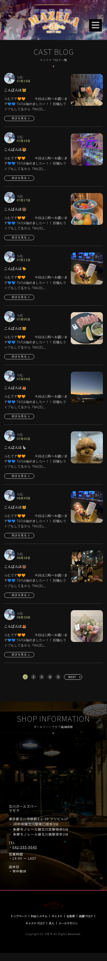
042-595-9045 (24, 847)
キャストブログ (35, 923)
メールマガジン (68, 923)
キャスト (57, 916)
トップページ (18, 916)
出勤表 (71, 916)
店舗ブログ (86, 916)
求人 (51, 923)
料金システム (39, 916)
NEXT (72, 677)
